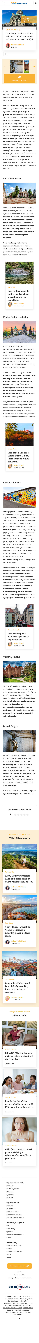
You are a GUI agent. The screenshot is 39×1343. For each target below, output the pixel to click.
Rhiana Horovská (17, 997)
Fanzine (16, 1310)
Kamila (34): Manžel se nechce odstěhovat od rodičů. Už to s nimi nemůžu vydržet (19, 1104)
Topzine (10, 1310)
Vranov (9, 1238)
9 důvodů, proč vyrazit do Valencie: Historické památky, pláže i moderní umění (17, 931)
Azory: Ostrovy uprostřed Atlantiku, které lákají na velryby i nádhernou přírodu (19, 879)
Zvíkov (8, 1255)
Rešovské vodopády (13, 1246)
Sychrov (9, 1232)
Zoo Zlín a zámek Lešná (15, 1218)
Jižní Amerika (10, 979)
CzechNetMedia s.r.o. (23, 1297)
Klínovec (9, 1206)
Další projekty (19, 1275)
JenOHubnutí (18, 1314)
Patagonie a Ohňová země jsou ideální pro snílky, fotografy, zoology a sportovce (17, 987)
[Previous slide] (6, 66)
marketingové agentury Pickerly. (16, 1303)
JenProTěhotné (16, 1308)
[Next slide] (32, 66)
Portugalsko (9, 872)
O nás (19, 1272)
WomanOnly (17, 1305)
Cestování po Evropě (13, 30)
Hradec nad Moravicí (14, 1215)
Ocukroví (27, 1312)
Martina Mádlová (17, 45)
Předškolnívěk (28, 1308)
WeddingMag (10, 1312)
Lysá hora (10, 1195)
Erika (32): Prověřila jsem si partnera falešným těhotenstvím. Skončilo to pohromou (18, 1154)
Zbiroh (8, 1258)
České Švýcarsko (12, 1189)
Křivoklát (9, 1198)
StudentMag (24, 1310)
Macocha (9, 1192)
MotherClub (27, 1305)
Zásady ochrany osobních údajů (19, 1278)
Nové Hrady (10, 1229)
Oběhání (6, 1308)
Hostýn (9, 1249)
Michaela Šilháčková (18, 887)
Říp (7, 1226)
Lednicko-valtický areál (15, 1235)
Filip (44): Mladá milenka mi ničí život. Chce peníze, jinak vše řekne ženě (19, 1056)
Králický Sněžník (12, 1212)
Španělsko (9, 923)
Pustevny (9, 1186)
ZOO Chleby (10, 1209)
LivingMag (19, 1312)
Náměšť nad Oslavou (14, 1252)
